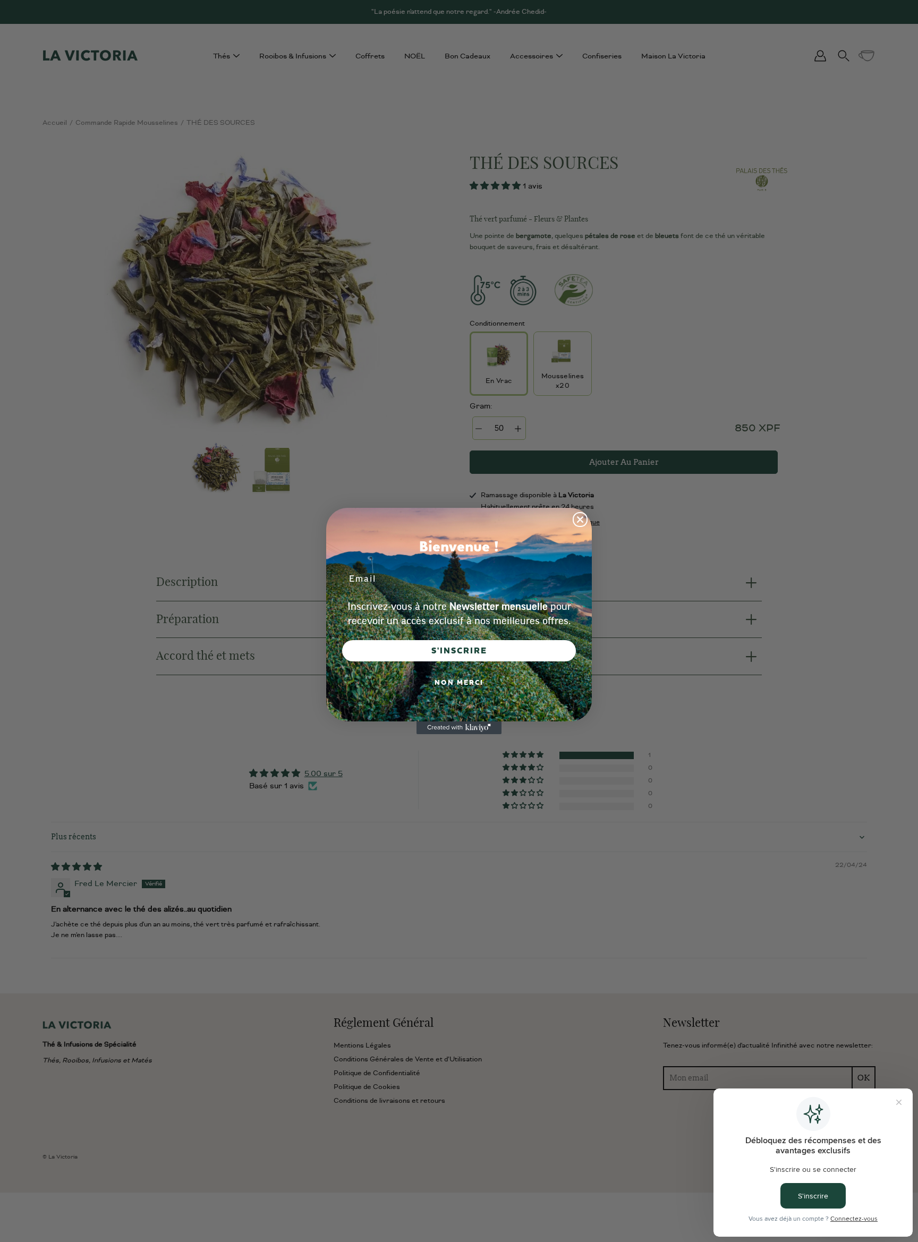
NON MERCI (459, 682)
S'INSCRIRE (459, 651)
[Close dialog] (580, 519)
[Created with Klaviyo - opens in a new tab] (459, 727)
